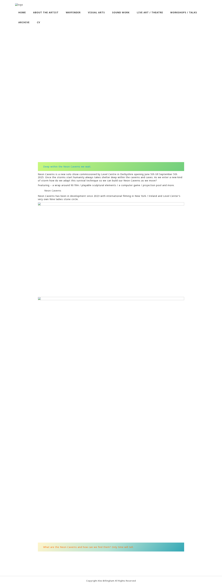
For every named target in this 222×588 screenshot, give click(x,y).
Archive (24, 22)
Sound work (121, 12)
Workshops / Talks (183, 12)
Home (22, 12)
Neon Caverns (52, 190)
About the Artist (46, 12)
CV (38, 22)
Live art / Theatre (150, 12)
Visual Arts (96, 12)
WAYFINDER (73, 12)
